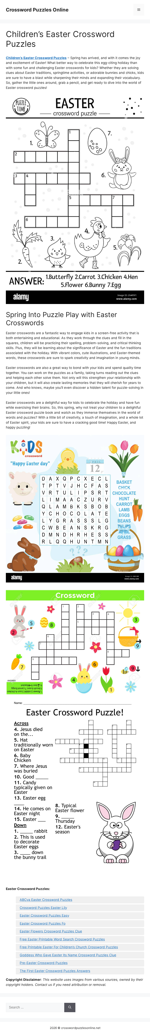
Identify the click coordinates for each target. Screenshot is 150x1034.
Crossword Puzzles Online (37, 10)
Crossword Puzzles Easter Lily (43, 908)
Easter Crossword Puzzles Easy (44, 915)
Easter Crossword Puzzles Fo (42, 923)
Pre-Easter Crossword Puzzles (44, 963)
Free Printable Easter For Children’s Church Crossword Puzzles (69, 947)
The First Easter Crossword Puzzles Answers (55, 971)
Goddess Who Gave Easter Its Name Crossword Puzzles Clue (68, 955)
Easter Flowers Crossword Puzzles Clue (51, 931)
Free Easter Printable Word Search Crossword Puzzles (62, 939)
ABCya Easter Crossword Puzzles (46, 900)
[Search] (69, 1007)
